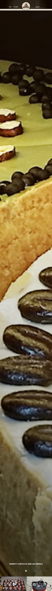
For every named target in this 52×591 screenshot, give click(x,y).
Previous (2, 586)
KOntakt (38, 6)
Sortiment (16, 6)
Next (50, 586)
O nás (10, 6)
